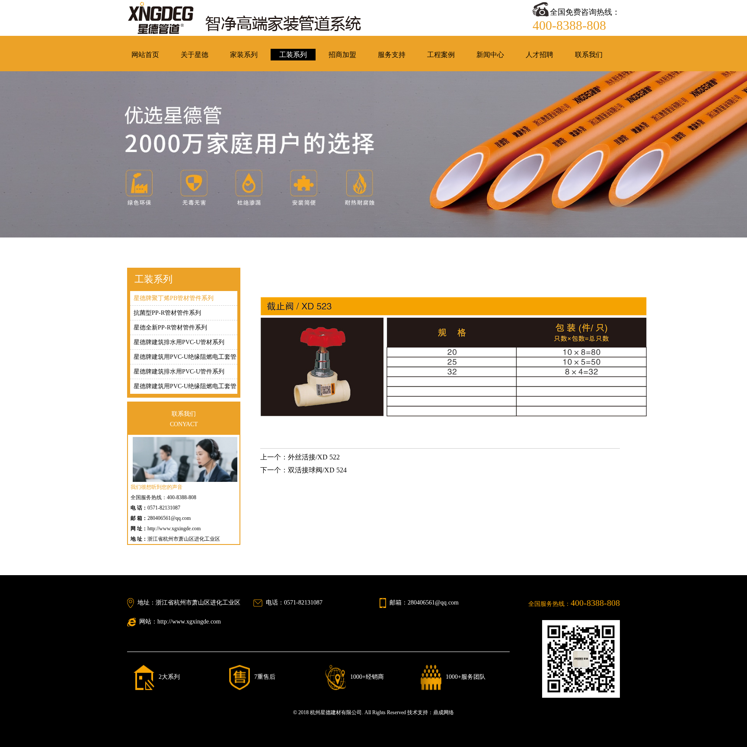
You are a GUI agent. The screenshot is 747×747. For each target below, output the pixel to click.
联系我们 (589, 54)
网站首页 (145, 54)
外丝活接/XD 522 (314, 457)
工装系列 (293, 54)
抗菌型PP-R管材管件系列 (167, 313)
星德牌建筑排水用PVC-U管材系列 (179, 342)
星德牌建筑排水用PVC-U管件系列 (179, 371)
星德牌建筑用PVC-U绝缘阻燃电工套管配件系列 (185, 388)
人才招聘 (539, 54)
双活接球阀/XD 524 (317, 470)
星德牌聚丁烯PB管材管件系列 (174, 298)
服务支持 (391, 54)
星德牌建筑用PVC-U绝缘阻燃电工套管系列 (185, 359)
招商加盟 (342, 54)
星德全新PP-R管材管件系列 (170, 327)
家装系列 (244, 54)
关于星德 (194, 54)
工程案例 (441, 54)
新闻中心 (490, 54)
